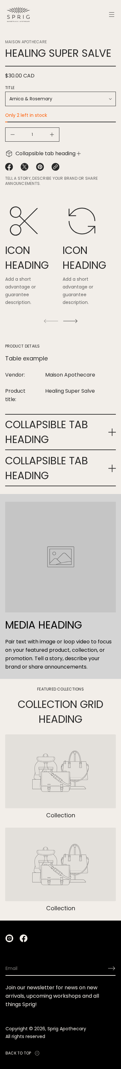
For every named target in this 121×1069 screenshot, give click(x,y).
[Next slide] (70, 321)
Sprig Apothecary (66, 1028)
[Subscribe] (112, 968)
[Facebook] (23, 938)
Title (10, 87)
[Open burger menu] (112, 14)
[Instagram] (9, 938)
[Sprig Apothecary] (18, 14)
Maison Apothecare (26, 42)
